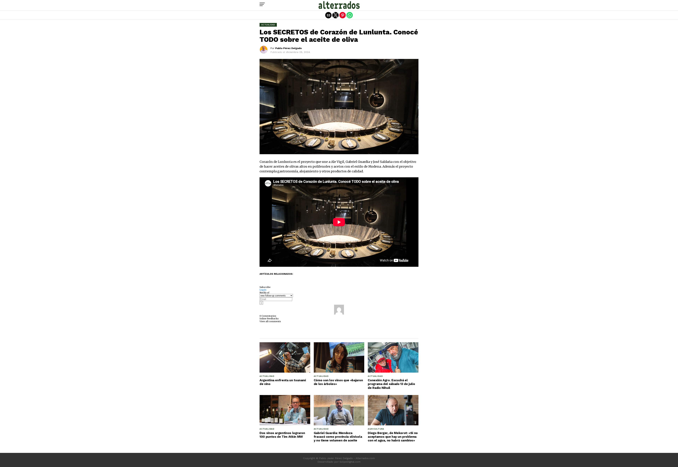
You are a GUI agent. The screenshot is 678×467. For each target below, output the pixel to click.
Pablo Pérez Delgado (288, 48)
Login (263, 289)
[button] (262, 4)
